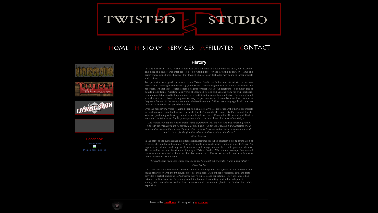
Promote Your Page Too (94, 150)
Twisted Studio (94, 143)
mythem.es (201, 202)
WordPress (170, 202)
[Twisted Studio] (94, 147)
